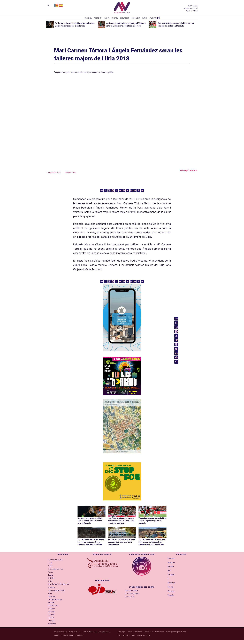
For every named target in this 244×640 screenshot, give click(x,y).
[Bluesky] (127, 190)
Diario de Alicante (131, 590)
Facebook (171, 558)
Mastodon (171, 591)
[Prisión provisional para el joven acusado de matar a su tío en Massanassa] (122, 532)
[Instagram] (109, 190)
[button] (48, 5)
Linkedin (170, 566)
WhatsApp (171, 583)
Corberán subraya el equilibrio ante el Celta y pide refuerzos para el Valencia (90, 520)
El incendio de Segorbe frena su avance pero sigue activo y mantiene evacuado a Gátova (91, 541)
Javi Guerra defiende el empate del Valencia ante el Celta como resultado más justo (121, 520)
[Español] (61, 5)
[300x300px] (122, 394)
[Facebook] (112, 190)
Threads (170, 595)
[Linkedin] (131, 190)
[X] (116, 190)
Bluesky (170, 587)
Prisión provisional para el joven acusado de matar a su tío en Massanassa (121, 541)
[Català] (56, 5)
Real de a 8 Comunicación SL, (99, 632)
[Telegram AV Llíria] (122, 352)
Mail (169, 571)
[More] (142, 190)
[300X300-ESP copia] (122, 481)
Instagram (171, 562)
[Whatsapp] (105, 190)
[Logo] (122, 8)
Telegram (170, 575)
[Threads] (165, 595)
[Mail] (165, 571)
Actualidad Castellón (132, 593)
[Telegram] (120, 190)
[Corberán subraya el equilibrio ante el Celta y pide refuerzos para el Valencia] (50, 24)
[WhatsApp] (165, 583)
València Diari (130, 596)
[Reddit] (134, 190)
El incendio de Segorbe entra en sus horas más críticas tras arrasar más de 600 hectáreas (152, 541)
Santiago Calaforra (188, 170)
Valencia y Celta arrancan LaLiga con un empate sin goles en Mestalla (152, 520)
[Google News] (101, 190)
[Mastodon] (123, 190)
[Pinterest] (138, 190)
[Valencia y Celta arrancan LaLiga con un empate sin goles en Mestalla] (152, 24)
